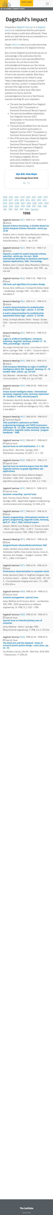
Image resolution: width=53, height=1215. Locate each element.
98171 (22, 511)
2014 (28, 200)
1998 (28, 206)
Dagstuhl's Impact (19, 9)
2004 (40, 203)
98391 (22, 386)
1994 (5, 209)
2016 (16, 200)
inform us (16, 44)
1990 (27, 209)
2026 (5, 197)
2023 (22, 197)
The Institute (7, 9)
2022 (28, 197)
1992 (16, 209)
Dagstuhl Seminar (25, 27)
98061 (22, 591)
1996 (39, 206)
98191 (22, 488)
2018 (5, 200)
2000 (17, 206)
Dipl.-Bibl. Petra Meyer (26, 174)
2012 (39, 200)
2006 (28, 203)
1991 (21, 209)
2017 (11, 200)
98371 (22, 416)
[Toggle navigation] (47, 3)
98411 (22, 301)
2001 (11, 206)
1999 (23, 206)
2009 (11, 203)
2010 (5, 203)
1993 (10, 209)
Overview (26, 1212)
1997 (34, 206)
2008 (17, 203)
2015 (22, 200)
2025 (11, 197)
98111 (22, 565)
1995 (45, 206)
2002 (5, 206)
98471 (22, 220)
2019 (45, 197)
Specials (34, 209)
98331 (22, 440)
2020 (40, 197)
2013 (33, 200)
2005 (34, 203)
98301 (22, 460)
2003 (46, 203)
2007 (23, 203)
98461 (22, 278)
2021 (34, 197)
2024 (17, 197)
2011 (45, 200)
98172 (22, 539)
